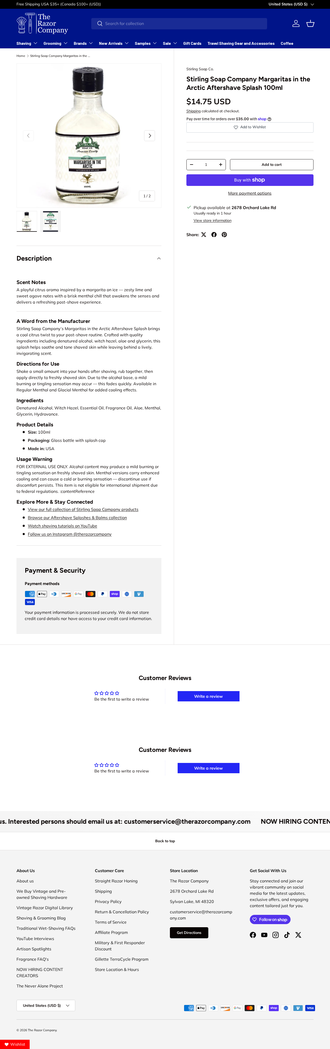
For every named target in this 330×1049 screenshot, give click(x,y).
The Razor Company (42, 1030)
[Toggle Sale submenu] (175, 43)
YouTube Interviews (35, 938)
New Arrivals (110, 43)
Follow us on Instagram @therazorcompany (70, 534)
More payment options (249, 193)
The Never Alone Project (39, 985)
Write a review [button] (208, 696)
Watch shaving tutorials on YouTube (62, 525)
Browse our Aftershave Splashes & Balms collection (77, 517)
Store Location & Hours (117, 969)
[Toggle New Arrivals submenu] (126, 43)
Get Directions (189, 932)
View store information (213, 220)
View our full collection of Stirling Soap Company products (83, 509)
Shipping (193, 111)
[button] (310, 23)
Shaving (23, 43)
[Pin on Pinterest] (224, 234)
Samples (143, 43)
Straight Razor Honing (116, 880)
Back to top (165, 841)
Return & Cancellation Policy (122, 911)
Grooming (52, 43)
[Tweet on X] (204, 234)
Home (20, 56)
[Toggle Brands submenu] (91, 43)
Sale (167, 43)
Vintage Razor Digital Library (44, 907)
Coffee (287, 43)
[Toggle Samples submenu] (155, 43)
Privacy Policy (108, 901)
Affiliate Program (111, 932)
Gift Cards (192, 43)
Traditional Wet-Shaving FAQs (46, 928)
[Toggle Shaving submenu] (35, 43)
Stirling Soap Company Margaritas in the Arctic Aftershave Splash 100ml (61, 56)
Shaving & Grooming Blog (41, 918)
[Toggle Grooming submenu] (65, 43)
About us (25, 880)
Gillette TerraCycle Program (121, 959)
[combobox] (179, 23)
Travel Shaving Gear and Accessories (241, 43)
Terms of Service (111, 922)
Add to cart (272, 164)
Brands (80, 43)
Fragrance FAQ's (32, 959)
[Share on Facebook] (214, 234)
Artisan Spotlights (33, 948)
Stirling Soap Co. (200, 69)
